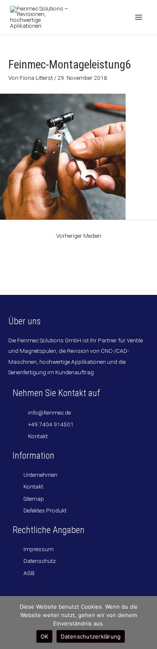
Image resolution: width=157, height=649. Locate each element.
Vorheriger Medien (78, 235)
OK (45, 636)
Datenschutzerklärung (91, 636)
